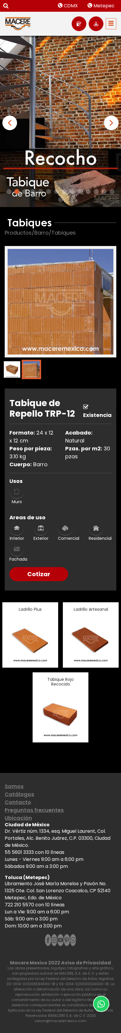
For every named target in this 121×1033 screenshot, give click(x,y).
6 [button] (48, 191)
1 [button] (8, 191)
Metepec (103, 5)
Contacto (18, 802)
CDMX (70, 5)
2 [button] (16, 191)
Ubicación (18, 818)
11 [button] (88, 191)
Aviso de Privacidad (86, 962)
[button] (9, 123)
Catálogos (19, 794)
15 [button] (60, 199)
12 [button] (96, 191)
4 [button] (32, 191)
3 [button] (24, 191)
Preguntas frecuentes (34, 810)
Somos (14, 786)
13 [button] (104, 191)
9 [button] (72, 191)
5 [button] (40, 191)
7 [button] (56, 191)
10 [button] (80, 191)
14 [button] (112, 191)
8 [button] (64, 191)
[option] (60, 121)
